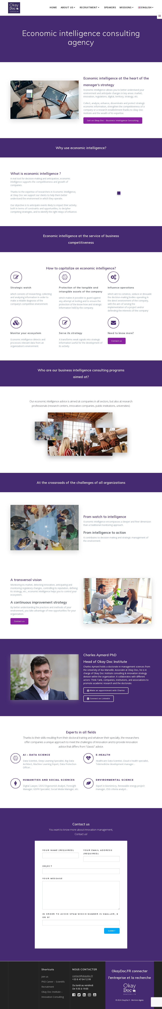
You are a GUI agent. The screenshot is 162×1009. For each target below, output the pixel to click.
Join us (44, 976)
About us (67, 7)
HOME (53, 7)
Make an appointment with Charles (107, 690)
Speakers (110, 7)
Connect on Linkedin (100, 698)
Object (47, 866)
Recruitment (88, 7)
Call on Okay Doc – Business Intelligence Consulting (113, 120)
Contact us (116, 341)
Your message (52, 878)
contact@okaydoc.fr (82, 975)
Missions (125, 7)
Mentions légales (137, 1000)
